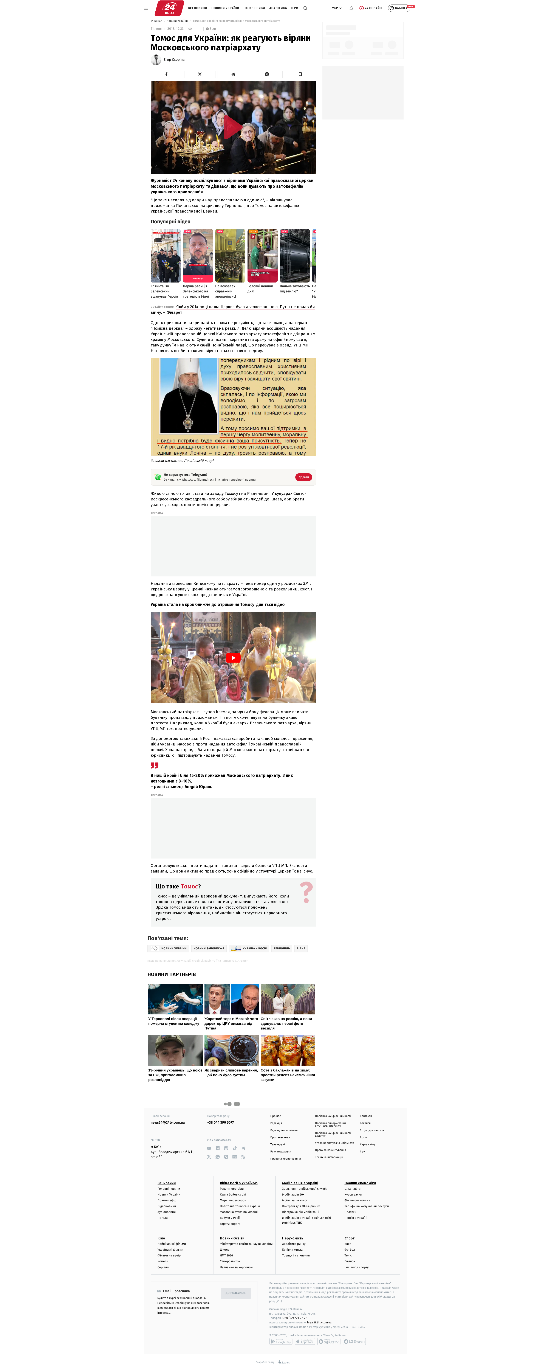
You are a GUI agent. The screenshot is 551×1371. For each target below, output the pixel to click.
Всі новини (197, 8)
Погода (163, 1218)
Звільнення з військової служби (305, 1189)
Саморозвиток (230, 1261)
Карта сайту (367, 1144)
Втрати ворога (230, 1224)
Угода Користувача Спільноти (334, 1143)
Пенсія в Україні (356, 1218)
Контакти (366, 1116)
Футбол (350, 1249)
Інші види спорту (357, 1267)
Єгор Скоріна (174, 60)
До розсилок (236, 1293)
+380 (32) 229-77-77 (294, 1318)
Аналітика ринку (293, 1244)
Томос (189, 886)
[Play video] (233, 127)
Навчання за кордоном (236, 1267)
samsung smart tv (354, 1341)
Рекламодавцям (280, 1151)
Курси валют (353, 1194)
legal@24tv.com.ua (319, 1322)
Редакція (276, 1123)
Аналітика (278, 8)
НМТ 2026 (226, 1255)
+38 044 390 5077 (220, 1123)
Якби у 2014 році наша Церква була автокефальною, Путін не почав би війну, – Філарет (233, 309)
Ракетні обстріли (232, 1189)
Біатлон (350, 1261)
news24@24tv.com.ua (168, 1123)
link (209, 1148)
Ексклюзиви (254, 8)
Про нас (275, 1116)
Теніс (348, 1255)
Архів (363, 1137)
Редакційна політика (284, 1130)
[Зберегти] (300, 74)
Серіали (163, 1267)
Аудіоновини (167, 1212)
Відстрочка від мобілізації (300, 1212)
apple (305, 1341)
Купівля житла (292, 1249)
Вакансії (365, 1123)
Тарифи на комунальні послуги (367, 1206)
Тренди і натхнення (296, 1255)
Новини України (225, 8)
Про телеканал (280, 1137)
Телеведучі (277, 1144)
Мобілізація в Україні (300, 1183)
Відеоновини (167, 1206)
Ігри (294, 8)
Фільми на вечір (169, 1255)
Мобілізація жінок (295, 1200)
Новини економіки (360, 1183)
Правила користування (285, 1158)
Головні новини (169, 1189)
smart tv (329, 1341)
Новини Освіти (232, 1238)
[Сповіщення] (351, 8)
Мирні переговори (233, 1200)
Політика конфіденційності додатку (333, 1134)
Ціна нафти (353, 1189)
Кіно (161, 1238)
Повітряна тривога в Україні (240, 1206)
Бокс (348, 1244)
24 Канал (157, 21)
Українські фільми (170, 1249)
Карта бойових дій (233, 1194)
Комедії (163, 1261)
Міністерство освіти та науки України (246, 1244)
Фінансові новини (357, 1200)
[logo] (169, 8)
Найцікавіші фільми (172, 1244)
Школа (224, 1249)
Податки (350, 1212)
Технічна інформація (329, 1157)
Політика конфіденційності (333, 1116)
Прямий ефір (167, 1200)
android (281, 1341)
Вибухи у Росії (230, 1218)
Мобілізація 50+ (293, 1194)
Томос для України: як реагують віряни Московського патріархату (236, 21)
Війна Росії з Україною (239, 1183)
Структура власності (373, 1130)
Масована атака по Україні (239, 1212)
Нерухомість (292, 1238)
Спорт (349, 1238)
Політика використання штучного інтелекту (330, 1124)
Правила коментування (330, 1150)
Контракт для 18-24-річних (301, 1206)
